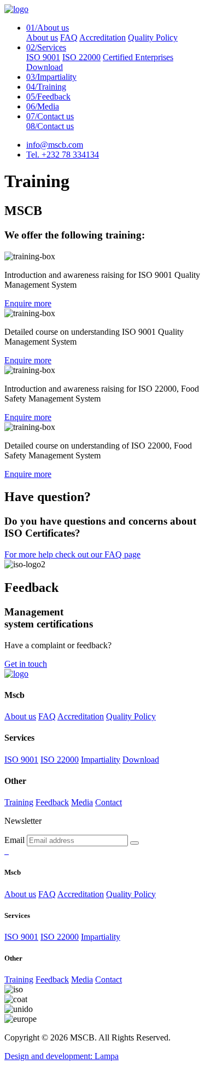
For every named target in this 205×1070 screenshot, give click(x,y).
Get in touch (25, 663)
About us (42, 37)
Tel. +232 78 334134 (62, 154)
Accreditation (102, 37)
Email (14, 840)
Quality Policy (153, 37)
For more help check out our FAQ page (72, 554)
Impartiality (51, 77)
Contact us (50, 116)
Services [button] (46, 47)
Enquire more (27, 303)
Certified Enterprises (138, 57)
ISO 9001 (43, 57)
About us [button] (47, 27)
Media (42, 106)
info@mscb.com (54, 144)
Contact (108, 802)
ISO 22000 (81, 57)
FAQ (69, 37)
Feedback (48, 96)
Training (46, 86)
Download (44, 67)
